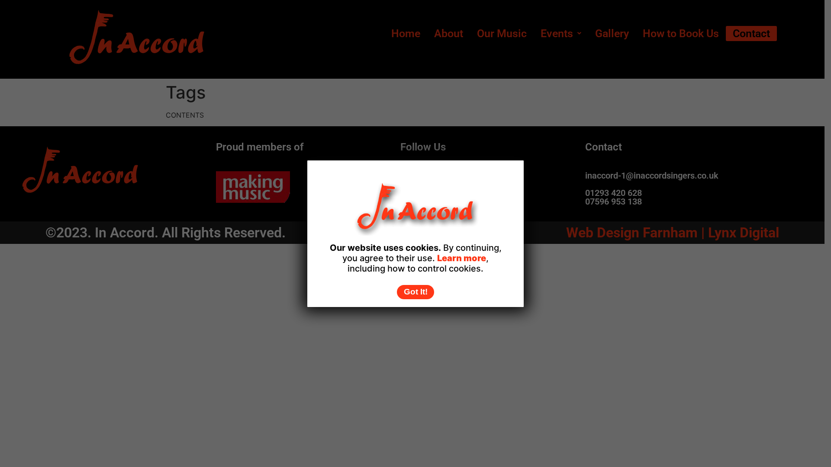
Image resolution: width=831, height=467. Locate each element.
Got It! (416, 291)
